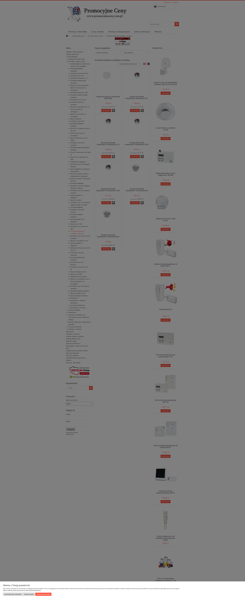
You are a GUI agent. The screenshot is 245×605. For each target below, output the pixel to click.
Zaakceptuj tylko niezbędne (12, 594)
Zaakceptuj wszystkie (43, 594)
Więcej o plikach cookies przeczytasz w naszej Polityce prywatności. (22, 590)
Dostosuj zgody (29, 594)
